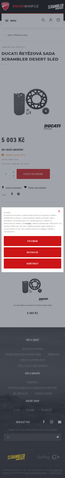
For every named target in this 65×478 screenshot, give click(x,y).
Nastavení (32, 252)
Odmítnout (32, 263)
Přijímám (32, 241)
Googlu (28, 223)
